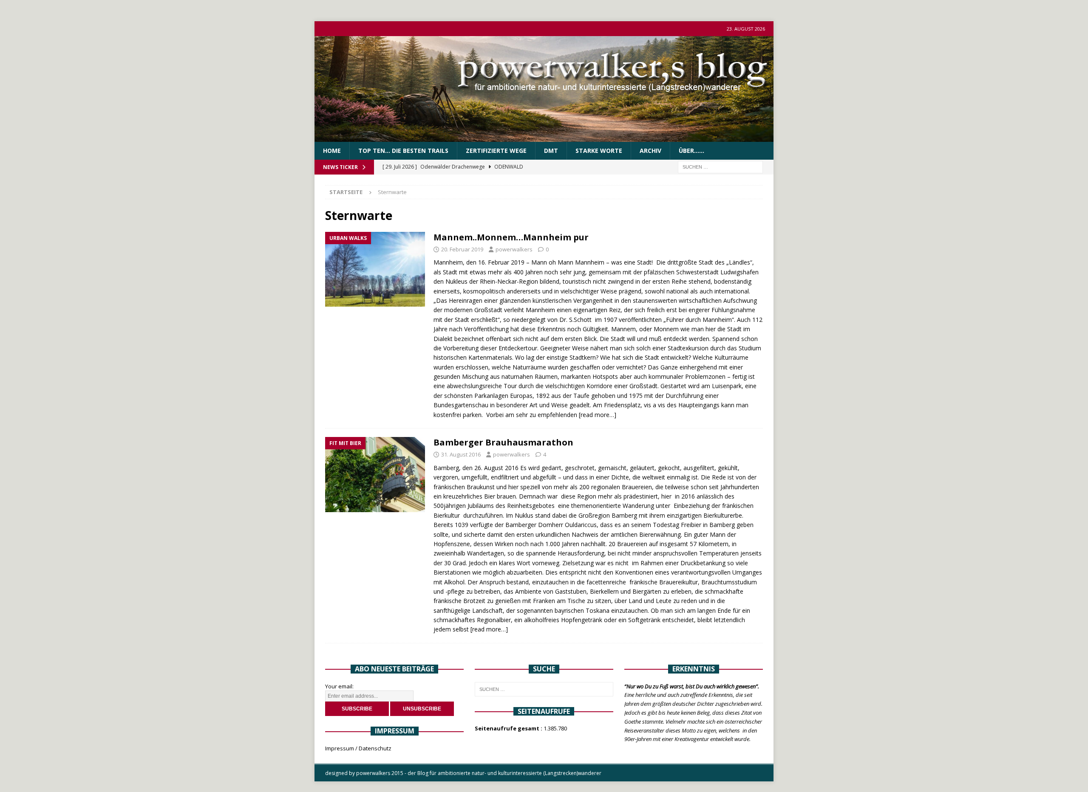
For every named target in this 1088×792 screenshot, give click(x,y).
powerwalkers (514, 249)
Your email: (339, 686)
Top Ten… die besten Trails (403, 151)
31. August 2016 (461, 454)
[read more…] (597, 415)
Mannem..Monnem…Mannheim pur (511, 237)
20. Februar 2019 (462, 249)
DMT (551, 151)
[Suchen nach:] (720, 167)
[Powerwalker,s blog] (544, 137)
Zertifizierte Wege (496, 151)
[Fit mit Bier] (375, 474)
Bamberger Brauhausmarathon (503, 442)
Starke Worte (598, 151)
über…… (691, 151)
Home (332, 151)
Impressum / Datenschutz (358, 748)
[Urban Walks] (375, 269)
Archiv (650, 151)
